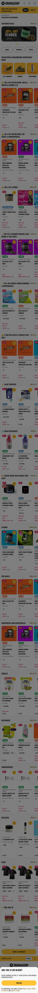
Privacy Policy (26, 989)
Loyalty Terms (15, 990)
